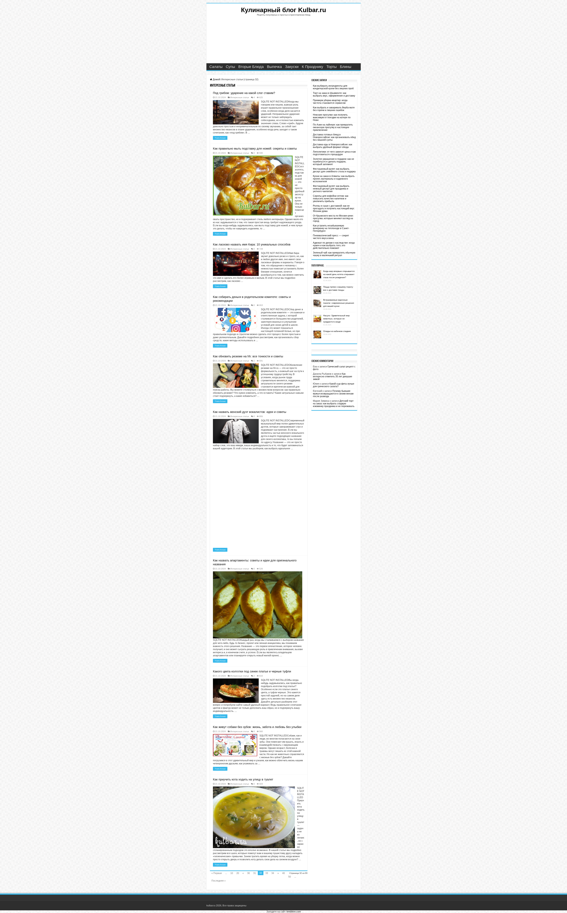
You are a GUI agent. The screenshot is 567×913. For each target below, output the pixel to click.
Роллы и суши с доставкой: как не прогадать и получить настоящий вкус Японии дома (333, 208)
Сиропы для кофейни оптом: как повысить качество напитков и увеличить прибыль (330, 198)
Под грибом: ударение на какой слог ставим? (244, 93)
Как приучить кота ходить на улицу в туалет (243, 779)
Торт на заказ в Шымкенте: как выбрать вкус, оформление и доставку (334, 94)
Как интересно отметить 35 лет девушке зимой (332, 376)
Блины (345, 67)
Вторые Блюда (251, 67)
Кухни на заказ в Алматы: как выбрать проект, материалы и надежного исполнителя (334, 179)
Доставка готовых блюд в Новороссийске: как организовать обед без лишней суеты (334, 137)
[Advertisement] (283, 41)
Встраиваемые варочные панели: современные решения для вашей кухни (338, 303)
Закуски (292, 67)
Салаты (216, 67)
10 (231, 873)
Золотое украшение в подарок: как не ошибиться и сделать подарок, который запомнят (333, 162)
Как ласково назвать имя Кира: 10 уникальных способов (251, 244)
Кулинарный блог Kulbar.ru (283, 9)
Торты (331, 67)
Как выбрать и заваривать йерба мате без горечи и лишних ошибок (334, 108)
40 (283, 873)
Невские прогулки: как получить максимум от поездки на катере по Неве (332, 117)
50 (289, 876)
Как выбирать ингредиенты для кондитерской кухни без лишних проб (333, 87)
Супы (230, 67)
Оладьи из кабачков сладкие (337, 331)
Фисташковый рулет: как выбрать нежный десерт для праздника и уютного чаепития (331, 189)
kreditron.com (294, 911)
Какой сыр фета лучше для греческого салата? (333, 385)
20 (237, 873)
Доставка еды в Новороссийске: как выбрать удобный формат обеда (332, 145)
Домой (216, 79)
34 (272, 873)
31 (254, 873)
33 (266, 873)
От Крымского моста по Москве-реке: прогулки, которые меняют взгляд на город (333, 218)
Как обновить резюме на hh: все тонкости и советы (248, 356)
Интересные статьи (239, 97)
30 (248, 873)
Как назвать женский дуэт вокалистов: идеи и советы (249, 411)
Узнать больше (220, 138)
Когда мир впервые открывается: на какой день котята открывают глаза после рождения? (339, 274)
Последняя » (218, 880)
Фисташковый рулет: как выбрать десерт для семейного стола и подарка (334, 170)
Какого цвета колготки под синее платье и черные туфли (252, 671)
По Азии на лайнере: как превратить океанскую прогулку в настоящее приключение (333, 127)
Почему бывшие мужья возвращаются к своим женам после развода (333, 394)
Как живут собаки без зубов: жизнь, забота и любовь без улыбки (257, 727)
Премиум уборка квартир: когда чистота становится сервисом (330, 101)
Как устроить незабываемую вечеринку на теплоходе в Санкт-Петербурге (331, 228)
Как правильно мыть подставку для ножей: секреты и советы (255, 148)
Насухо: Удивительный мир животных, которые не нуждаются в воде (336, 318)
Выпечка (274, 67)
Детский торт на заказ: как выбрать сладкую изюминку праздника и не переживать (333, 403)
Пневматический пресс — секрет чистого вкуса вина (331, 236)
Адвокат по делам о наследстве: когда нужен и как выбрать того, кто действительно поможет (334, 245)
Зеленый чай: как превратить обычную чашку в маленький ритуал (334, 254)
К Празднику (312, 67)
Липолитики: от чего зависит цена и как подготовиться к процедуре (334, 153)
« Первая (216, 873)
